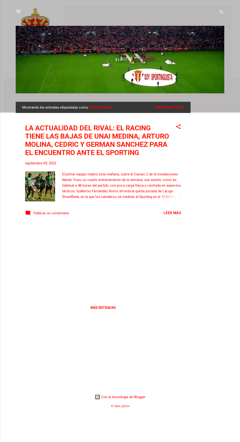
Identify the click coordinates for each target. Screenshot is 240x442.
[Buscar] (221, 13)
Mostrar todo (170, 107)
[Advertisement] (209, 172)
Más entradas (103, 308)
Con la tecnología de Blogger (123, 397)
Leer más (172, 213)
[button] (178, 127)
